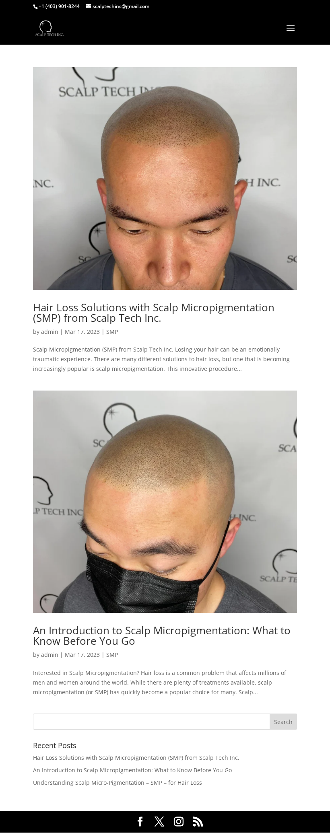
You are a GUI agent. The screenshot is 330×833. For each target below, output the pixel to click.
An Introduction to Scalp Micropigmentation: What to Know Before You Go (162, 635)
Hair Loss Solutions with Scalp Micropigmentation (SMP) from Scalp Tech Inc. (153, 312)
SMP (112, 331)
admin (49, 331)
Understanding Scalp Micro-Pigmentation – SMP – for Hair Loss (117, 782)
